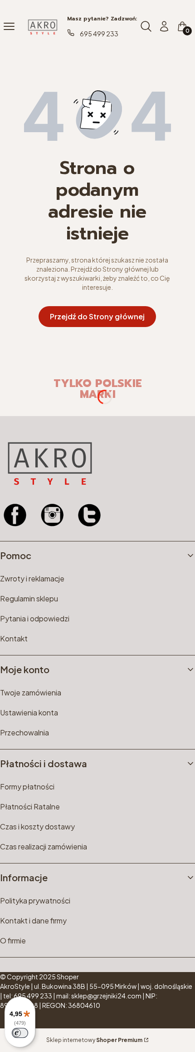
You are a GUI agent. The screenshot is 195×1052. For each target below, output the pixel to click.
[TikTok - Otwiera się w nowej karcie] (89, 515)
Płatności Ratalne (30, 806)
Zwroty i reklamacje (32, 578)
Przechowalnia (24, 732)
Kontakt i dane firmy (33, 920)
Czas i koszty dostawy (37, 826)
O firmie (13, 940)
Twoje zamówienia (30, 692)
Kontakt (14, 638)
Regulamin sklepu (29, 598)
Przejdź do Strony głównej (97, 316)
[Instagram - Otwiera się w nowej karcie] (52, 515)
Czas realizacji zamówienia (43, 846)
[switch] (20, 1033)
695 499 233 (99, 34)
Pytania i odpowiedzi (34, 618)
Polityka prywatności (35, 900)
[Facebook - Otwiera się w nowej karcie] (15, 515)
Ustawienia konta (29, 712)
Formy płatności (27, 786)
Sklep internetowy (94, 1040)
